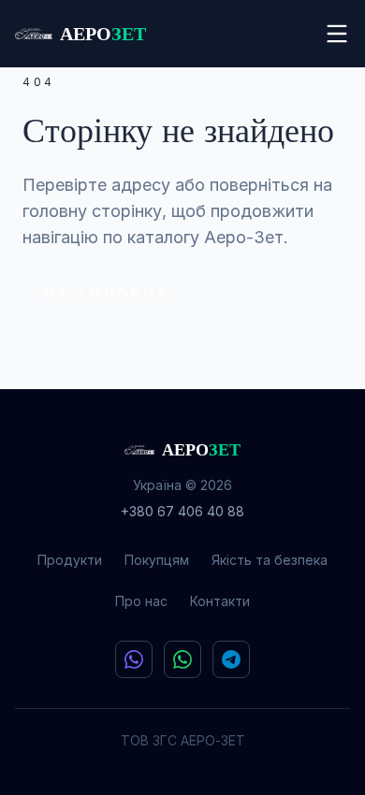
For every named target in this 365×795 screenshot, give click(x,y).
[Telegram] (231, 659)
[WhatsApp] (182, 659)
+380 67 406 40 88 (182, 511)
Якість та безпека (270, 560)
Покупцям (156, 560)
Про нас (141, 601)
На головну (107, 293)
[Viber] (134, 659)
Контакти (220, 601)
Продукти (69, 560)
